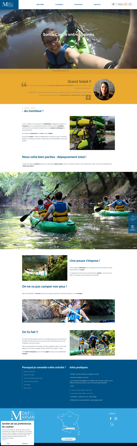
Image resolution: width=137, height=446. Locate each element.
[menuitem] (8, 4)
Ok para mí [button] (25, 443)
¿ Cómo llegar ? (68, 439)
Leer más (4, 439)
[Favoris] (130, 4)
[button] (118, 3)
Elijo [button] (8, 443)
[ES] (125, 4)
